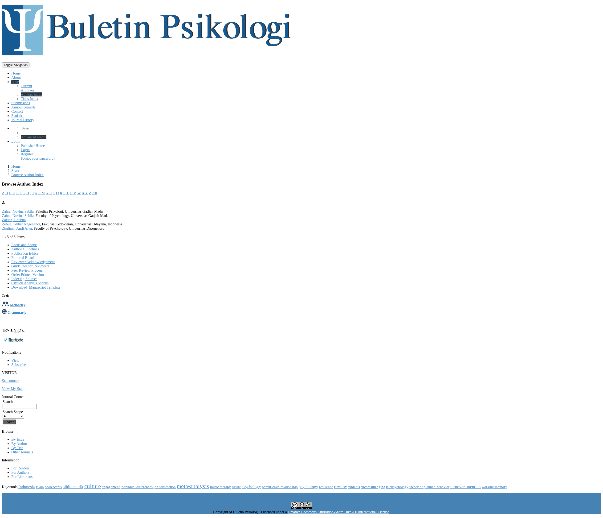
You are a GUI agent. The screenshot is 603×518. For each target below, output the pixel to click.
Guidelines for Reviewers (30, 266)
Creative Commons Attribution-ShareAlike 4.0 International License (338, 512)
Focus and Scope (24, 245)
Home (15, 73)
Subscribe (18, 365)
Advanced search (33, 137)
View (15, 360)
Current (26, 86)
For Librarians (22, 477)
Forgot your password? (38, 158)
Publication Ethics (24, 253)
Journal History (22, 120)
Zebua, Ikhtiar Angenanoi (21, 224)
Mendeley (17, 305)
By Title (17, 448)
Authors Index (31, 94)
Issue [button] (15, 82)
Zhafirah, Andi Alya (17, 228)
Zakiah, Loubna (14, 220)
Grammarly (17, 313)
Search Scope (13, 412)
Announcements (23, 107)
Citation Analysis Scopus (30, 283)
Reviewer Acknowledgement (33, 262)
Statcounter (10, 381)
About (16, 77)
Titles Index (29, 99)
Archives (27, 90)
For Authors (20, 472)
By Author (19, 444)
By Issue (17, 439)
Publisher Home (33, 146)
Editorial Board (22, 258)
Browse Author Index (27, 175)
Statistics (17, 116)
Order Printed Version (27, 275)
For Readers (20, 468)
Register (27, 154)
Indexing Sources (24, 279)
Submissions (20, 103)
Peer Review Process (27, 270)
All (94, 193)
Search (16, 171)
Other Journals (22, 452)
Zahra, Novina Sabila (18, 211)
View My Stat (12, 389)
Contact (17, 111)
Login (15, 141)
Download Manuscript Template (35, 287)
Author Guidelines (25, 249)
